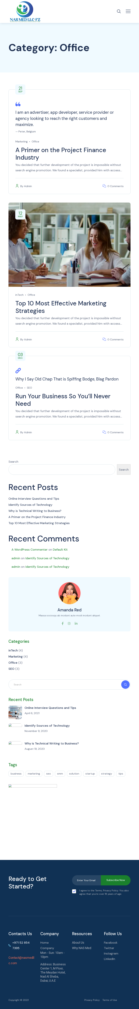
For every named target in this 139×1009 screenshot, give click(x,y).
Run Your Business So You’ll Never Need (62, 400)
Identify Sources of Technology (30, 505)
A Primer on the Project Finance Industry (60, 153)
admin (16, 558)
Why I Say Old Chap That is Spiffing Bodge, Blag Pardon (66, 379)
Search (13, 462)
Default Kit (60, 550)
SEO (29, 387)
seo (48, 773)
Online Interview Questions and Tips (33, 499)
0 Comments (115, 186)
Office (35, 141)
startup (90, 773)
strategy (106, 773)
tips (120, 773)
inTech (19, 295)
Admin (28, 186)
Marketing (21, 141)
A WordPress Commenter (30, 550)
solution (74, 773)
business (16, 773)
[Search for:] (69, 684)
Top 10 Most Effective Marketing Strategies (60, 307)
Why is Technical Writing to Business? (34, 511)
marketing (34, 773)
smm (60, 773)
